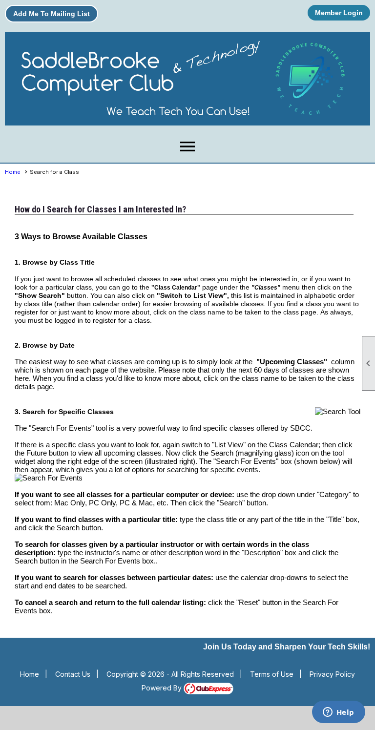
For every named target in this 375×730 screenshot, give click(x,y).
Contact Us (72, 674)
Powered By (163, 688)
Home (13, 171)
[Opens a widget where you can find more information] (338, 713)
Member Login (339, 13)
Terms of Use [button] (271, 674)
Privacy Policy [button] (332, 674)
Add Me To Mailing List (51, 14)
